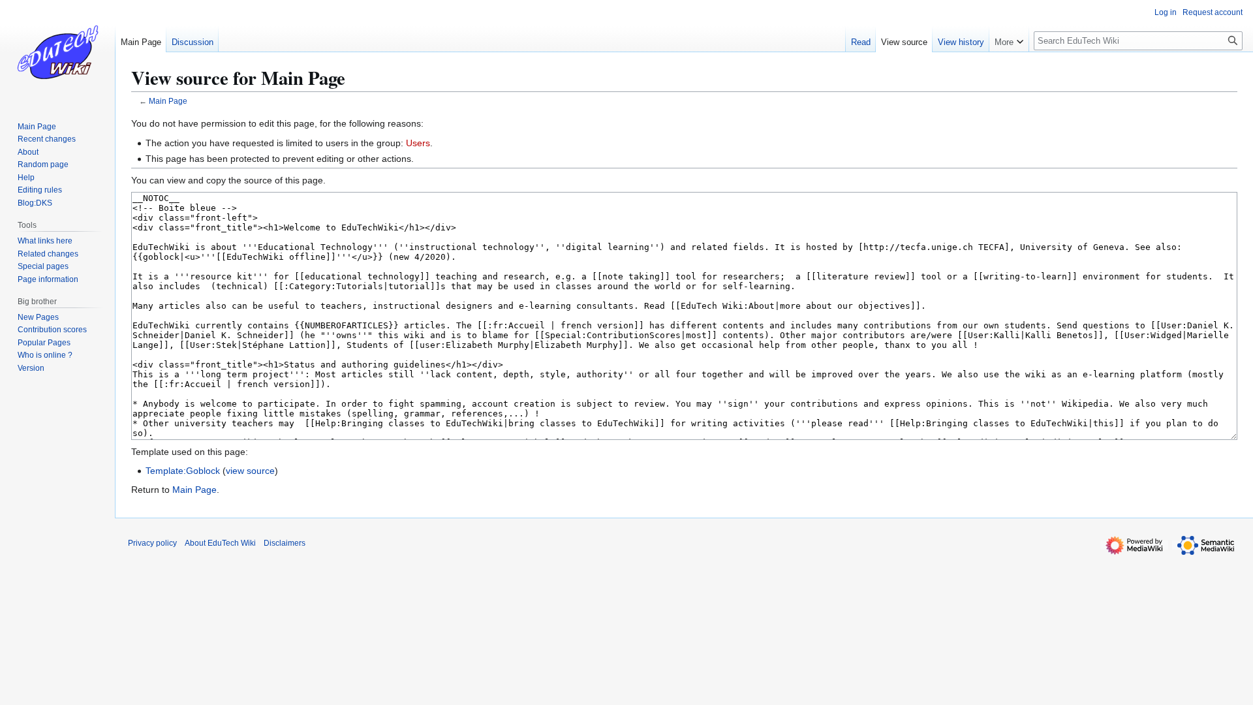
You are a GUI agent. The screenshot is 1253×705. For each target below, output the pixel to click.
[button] (1009, 39)
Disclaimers (284, 543)
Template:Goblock (183, 470)
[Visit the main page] (57, 52)
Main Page (168, 101)
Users (418, 143)
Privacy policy (152, 543)
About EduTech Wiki (220, 543)
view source (250, 470)
